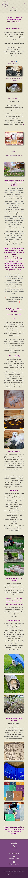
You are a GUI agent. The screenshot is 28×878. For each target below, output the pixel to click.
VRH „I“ (12, 61)
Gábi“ (14, 151)
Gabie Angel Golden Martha (14, 155)
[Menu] (24, 4)
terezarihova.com (18, 874)
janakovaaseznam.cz (14, 853)
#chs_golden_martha (14, 864)
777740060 (14, 848)
